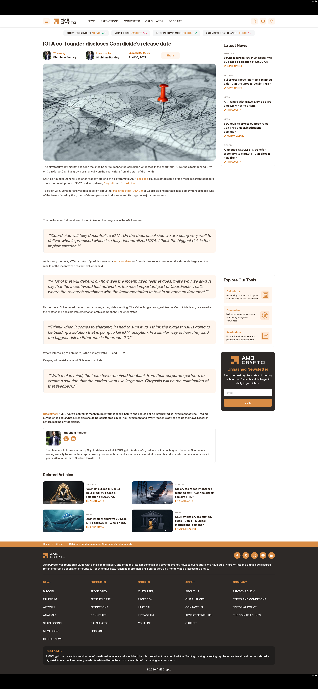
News (92, 21)
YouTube (144, 623)
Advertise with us (198, 615)
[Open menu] (46, 21)
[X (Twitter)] (66, 438)
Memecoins (51, 631)
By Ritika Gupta (95, 527)
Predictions (110, 21)
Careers (191, 623)
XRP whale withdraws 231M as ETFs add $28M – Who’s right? (106, 520)
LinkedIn (144, 607)
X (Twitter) (146, 591)
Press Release (100, 599)
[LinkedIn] (73, 438)
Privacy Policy (244, 591)
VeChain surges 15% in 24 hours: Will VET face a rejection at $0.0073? (103, 492)
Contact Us (194, 607)
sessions (142, 178)
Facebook (145, 599)
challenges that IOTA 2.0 (127, 190)
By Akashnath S (95, 501)
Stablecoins (52, 623)
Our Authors (195, 599)
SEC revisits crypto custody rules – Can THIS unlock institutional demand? (193, 520)
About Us (192, 591)
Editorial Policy (245, 607)
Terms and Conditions (249, 599)
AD (313, 1)
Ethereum (50, 599)
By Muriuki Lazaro (185, 529)
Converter (132, 21)
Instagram (146, 615)
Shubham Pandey (65, 57)
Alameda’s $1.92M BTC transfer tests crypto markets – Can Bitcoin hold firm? (247, 153)
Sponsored (98, 591)
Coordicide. (128, 183)
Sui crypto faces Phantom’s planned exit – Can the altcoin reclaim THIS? (194, 492)
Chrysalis (109, 183)
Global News (52, 639)
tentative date (122, 261)
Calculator (154, 21)
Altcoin (179, 484)
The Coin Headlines (247, 615)
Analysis (91, 484)
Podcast (175, 21)
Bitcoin (228, 145)
